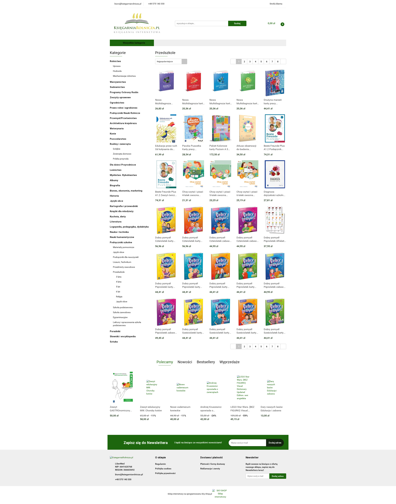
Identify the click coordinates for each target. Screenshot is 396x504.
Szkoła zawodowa (122, 312)
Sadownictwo (117, 87)
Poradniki (115, 331)
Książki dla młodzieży (122, 211)
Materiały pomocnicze (123, 247)
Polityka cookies (163, 468)
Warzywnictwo (118, 82)
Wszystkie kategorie (133, 42)
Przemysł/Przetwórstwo (123, 118)
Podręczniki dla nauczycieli (125, 257)
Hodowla (117, 71)
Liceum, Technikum (122, 262)
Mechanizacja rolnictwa (124, 76)
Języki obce (117, 201)
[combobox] (171, 61)
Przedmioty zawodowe (124, 267)
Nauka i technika (119, 232)
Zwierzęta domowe (122, 154)
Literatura (116, 221)
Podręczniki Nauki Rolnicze (125, 113)
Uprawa (117, 66)
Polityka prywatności (165, 473)
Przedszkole (119, 272)
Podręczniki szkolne (121, 242)
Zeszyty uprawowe (120, 97)
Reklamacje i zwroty (210, 468)
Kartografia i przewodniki (124, 206)
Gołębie (116, 149)
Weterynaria (117, 128)
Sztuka (114, 341)
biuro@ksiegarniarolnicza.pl (129, 474)
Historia (114, 195)
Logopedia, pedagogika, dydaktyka (129, 226)
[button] (160, 458)
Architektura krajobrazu (123, 123)
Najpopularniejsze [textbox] (165, 61)
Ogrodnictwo (117, 102)
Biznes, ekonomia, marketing (126, 190)
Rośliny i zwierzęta (120, 144)
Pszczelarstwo (118, 139)
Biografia (115, 185)
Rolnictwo (116, 61)
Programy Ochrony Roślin (124, 92)
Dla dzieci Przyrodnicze (123, 164)
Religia (119, 296)
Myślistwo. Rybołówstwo (123, 175)
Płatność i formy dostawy (212, 464)
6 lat (118, 291)
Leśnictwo (115, 170)
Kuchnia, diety (118, 216)
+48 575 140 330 (123, 479)
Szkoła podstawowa (123, 307)
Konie (113, 133)
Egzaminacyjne (120, 317)
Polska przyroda (121, 158)
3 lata (118, 277)
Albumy (114, 180)
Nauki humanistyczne (122, 237)
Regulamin (160, 464)
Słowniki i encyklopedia (123, 336)
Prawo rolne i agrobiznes (123, 107)
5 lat (118, 286)
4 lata (118, 281)
